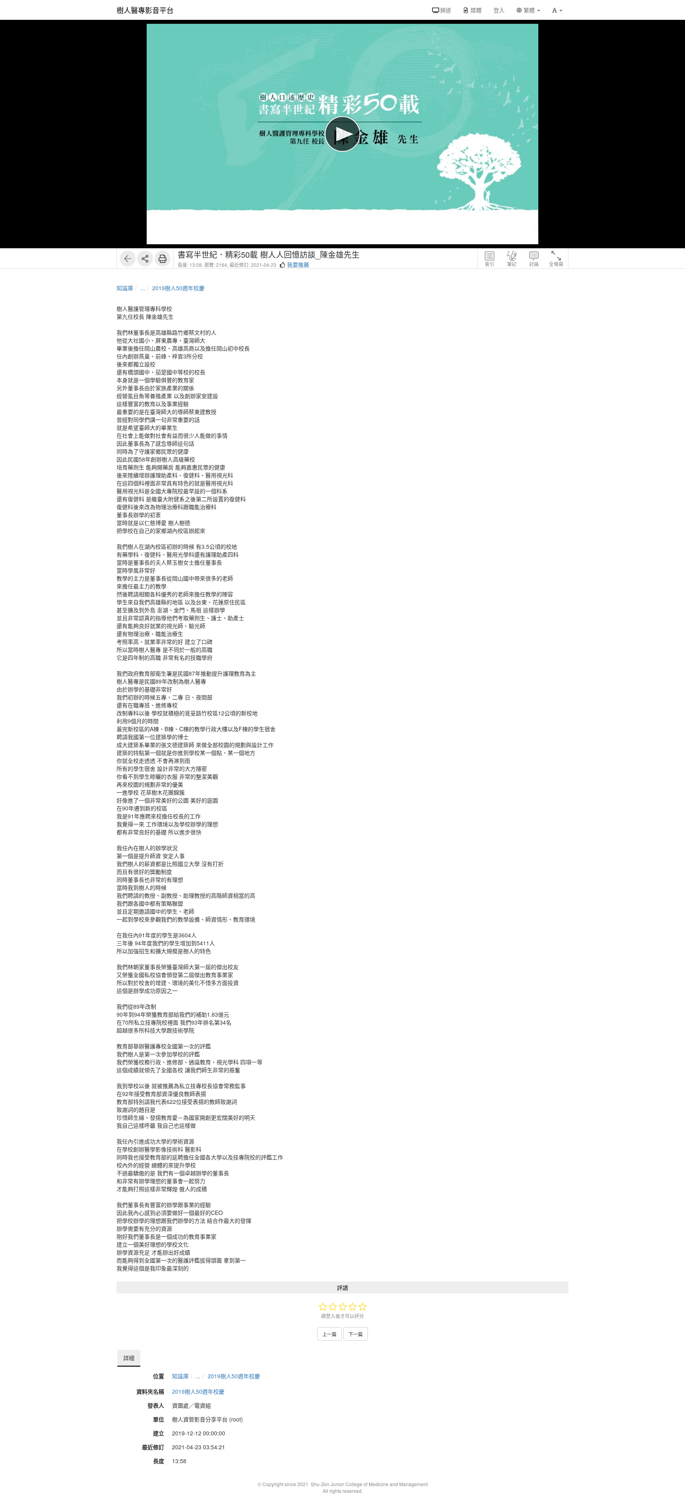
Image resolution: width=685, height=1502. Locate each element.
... (142, 288)
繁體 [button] (529, 10)
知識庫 (125, 288)
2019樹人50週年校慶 (178, 288)
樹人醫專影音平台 (145, 10)
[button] (557, 10)
